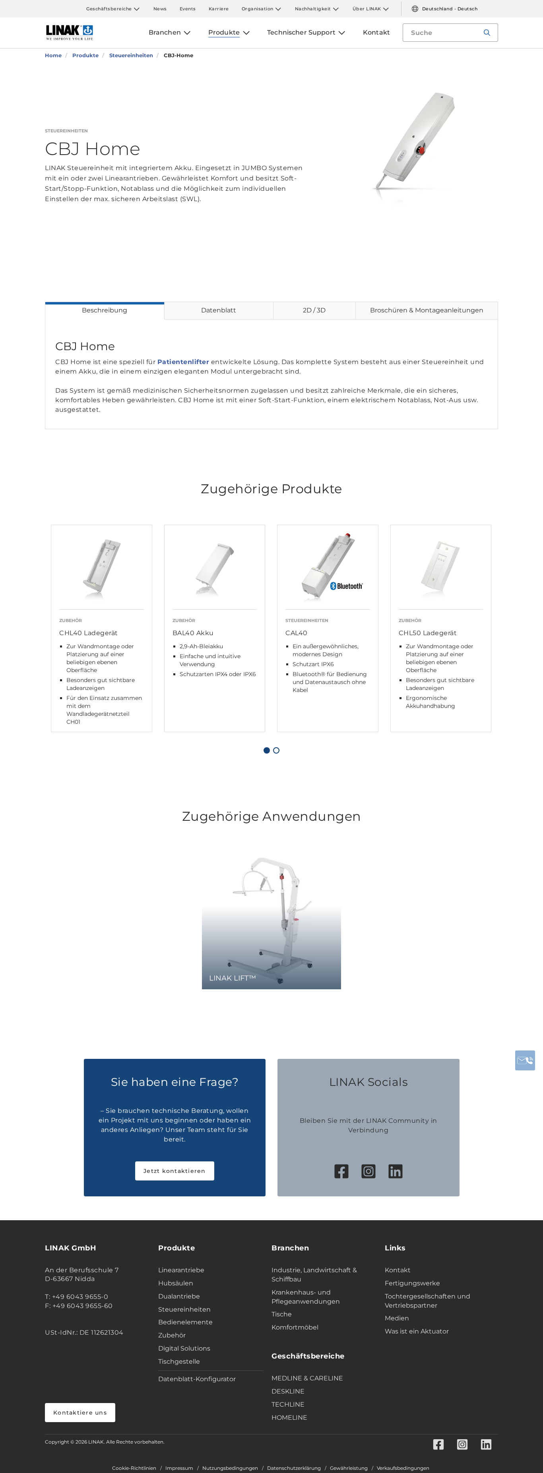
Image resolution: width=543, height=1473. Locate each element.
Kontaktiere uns (80, 1412)
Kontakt (398, 1270)
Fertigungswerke (412, 1283)
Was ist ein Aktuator (417, 1331)
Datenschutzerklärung (294, 1468)
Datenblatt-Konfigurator (197, 1379)
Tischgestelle (179, 1361)
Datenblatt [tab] (218, 310)
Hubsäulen (175, 1283)
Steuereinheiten (184, 1309)
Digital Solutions (184, 1348)
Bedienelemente (185, 1322)
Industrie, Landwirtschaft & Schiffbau (314, 1274)
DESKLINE (288, 1391)
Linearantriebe (181, 1270)
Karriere (219, 9)
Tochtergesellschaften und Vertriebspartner (427, 1301)
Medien (397, 1318)
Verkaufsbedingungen (403, 1468)
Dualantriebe (179, 1296)
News (160, 9)
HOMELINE (289, 1417)
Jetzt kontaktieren (175, 1171)
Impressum (179, 1468)
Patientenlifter (183, 362)
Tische (282, 1314)
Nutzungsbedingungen (230, 1468)
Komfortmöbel (295, 1327)
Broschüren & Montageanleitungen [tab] (426, 310)
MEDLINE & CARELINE (307, 1378)
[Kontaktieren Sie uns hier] (525, 1060)
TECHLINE (288, 1404)
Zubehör (172, 1335)
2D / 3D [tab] (314, 310)
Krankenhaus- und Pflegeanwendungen (306, 1297)
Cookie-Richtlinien (134, 1468)
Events (188, 9)
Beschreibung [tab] (104, 310)
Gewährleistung (349, 1468)
